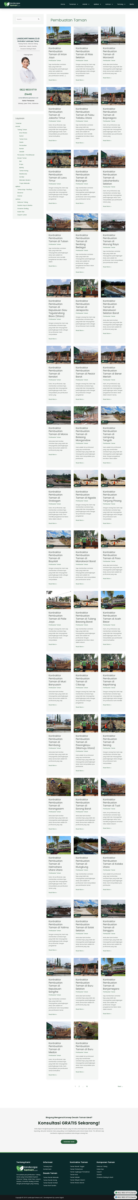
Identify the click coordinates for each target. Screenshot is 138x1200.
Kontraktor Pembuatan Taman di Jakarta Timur (57, 113)
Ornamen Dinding (23, 208)
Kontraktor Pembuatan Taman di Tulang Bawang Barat (86, 617)
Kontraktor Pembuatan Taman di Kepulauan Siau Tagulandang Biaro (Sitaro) (58, 308)
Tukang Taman (22, 129)
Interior (19, 196)
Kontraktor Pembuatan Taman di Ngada (86, 494)
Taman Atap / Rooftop (24, 189)
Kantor (21, 136)
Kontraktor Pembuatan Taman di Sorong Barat (83, 804)
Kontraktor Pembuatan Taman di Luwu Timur (58, 176)
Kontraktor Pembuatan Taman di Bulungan (83, 176)
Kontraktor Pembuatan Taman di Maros (58, 431)
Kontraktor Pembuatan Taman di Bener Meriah (112, 372)
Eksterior (20, 193)
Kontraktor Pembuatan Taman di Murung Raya (111, 240)
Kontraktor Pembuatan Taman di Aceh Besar (112, 617)
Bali (20, 161)
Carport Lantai (22, 215)
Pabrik (21, 142)
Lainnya (108, 4)
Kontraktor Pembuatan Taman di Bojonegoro (110, 113)
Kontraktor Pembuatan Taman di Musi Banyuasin (57, 680)
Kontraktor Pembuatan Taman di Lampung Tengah (110, 434)
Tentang (120, 4)
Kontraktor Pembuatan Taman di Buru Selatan (84, 984)
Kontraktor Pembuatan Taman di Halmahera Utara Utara (56, 864)
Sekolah (21, 152)
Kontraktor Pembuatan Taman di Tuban (58, 238)
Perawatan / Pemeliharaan (25, 155)
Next (120, 1086)
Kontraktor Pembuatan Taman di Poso (112, 555)
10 (87, 1086)
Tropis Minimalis (24, 183)
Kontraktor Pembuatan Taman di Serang (110, 740)
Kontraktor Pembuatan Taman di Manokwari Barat (86, 557)
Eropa (21, 164)
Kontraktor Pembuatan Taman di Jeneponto (83, 305)
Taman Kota (23, 139)
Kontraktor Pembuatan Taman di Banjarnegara (111, 984)
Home (63, 4)
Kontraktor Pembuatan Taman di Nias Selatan (84, 53)
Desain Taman (22, 158)
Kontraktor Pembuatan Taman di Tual (111, 802)
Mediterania (23, 174)
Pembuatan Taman (55, 60)
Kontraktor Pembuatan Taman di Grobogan (56, 496)
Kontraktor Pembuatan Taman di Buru (84, 1046)
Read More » (53, 80)
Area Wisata (23, 133)
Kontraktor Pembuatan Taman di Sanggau (110, 926)
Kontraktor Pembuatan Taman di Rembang (56, 740)
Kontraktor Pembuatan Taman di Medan (56, 1048)
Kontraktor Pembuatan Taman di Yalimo (59, 924)
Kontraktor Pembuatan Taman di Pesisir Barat (85, 372)
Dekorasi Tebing (22, 202)
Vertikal (21, 177)
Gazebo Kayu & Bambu (24, 205)
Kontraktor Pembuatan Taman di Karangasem (56, 804)
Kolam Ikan (20, 212)
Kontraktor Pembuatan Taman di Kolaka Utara (113, 862)
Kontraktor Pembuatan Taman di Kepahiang (110, 680)
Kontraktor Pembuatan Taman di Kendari (56, 372)
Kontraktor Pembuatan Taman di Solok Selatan (85, 926)
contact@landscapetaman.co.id (28, 98)
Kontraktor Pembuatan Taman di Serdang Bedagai (83, 241)
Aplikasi (96, 4)
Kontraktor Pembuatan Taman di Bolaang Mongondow (83, 434)
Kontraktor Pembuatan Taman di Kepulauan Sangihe (56, 985)
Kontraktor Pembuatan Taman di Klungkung (83, 862)
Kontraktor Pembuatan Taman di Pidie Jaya (57, 617)
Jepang (21, 167)
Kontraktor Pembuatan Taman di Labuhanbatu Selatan (111, 177)
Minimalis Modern (25, 180)
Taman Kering (23, 170)
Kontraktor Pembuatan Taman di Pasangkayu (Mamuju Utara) (85, 742)
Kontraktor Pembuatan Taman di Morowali (110, 53)
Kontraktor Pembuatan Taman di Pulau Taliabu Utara (85, 113)
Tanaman (72, 4)
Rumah (21, 148)
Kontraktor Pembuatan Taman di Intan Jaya (58, 53)
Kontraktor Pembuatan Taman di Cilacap (83, 680)
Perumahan (23, 145)
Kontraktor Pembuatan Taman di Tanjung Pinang (112, 496)
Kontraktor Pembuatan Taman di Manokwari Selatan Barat (111, 307)
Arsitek (85, 4)
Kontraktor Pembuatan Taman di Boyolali (56, 557)
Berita (132, 4)
